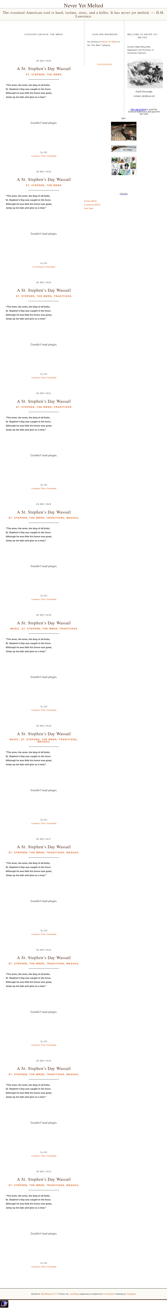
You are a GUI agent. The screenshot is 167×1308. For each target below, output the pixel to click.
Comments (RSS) (92, 205)
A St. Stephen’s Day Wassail (44, 68)
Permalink (51, 156)
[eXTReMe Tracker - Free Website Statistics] (4, 1307)
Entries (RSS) (90, 201)
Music (15, 628)
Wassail (72, 518)
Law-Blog (73, 1294)
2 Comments (38, 267)
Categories (104, 64)
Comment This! (38, 156)
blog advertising (138, 109)
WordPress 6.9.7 (49, 1294)
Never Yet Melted (83, 5)
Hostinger (131, 1294)
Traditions (63, 296)
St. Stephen (35, 74)
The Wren (54, 74)
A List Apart (108, 1294)
